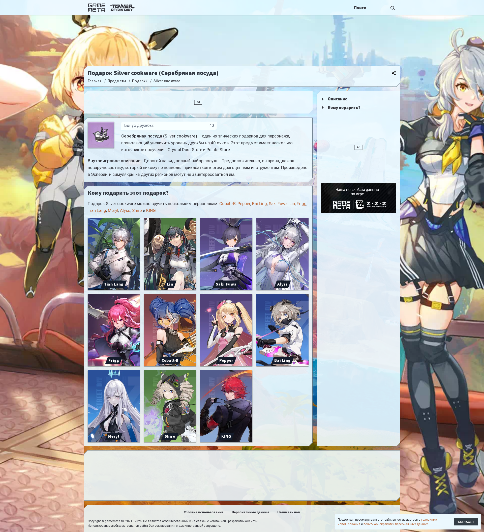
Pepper (243, 203)
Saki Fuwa (278, 203)
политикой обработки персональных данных (396, 524)
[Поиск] (392, 7)
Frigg (302, 203)
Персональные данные (250, 512)
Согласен (466, 522)
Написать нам (288, 512)
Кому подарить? (344, 107)
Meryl (113, 210)
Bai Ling (259, 203)
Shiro (137, 210)
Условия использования (204, 512)
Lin (292, 203)
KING (151, 210)
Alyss (125, 210)
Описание (337, 99)
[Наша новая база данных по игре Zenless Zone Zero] (358, 198)
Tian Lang (97, 210)
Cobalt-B (227, 203)
